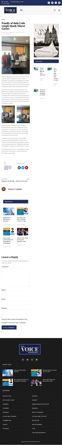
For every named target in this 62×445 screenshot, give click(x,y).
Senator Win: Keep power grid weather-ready (22, 239)
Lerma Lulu (8, 167)
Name (4, 290)
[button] (21, 10)
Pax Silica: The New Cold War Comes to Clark (21, 219)
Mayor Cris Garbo (7, 169)
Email (4, 299)
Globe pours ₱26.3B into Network (6, 219)
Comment (5, 267)
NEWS (3, 19)
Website (4, 308)
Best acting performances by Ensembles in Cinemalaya (8, 240)
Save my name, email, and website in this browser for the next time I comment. (14, 321)
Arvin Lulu (7, 166)
